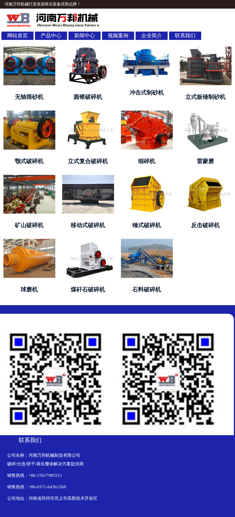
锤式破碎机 (146, 225)
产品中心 (51, 35)
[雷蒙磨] (205, 113)
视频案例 (118, 35)
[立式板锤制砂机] (205, 49)
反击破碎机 (205, 225)
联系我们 (185, 35)
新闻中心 (84, 35)
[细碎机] (147, 113)
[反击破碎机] (205, 177)
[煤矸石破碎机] (88, 241)
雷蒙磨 (205, 161)
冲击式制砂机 (147, 92)
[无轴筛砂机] (29, 49)
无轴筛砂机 (29, 97)
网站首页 (17, 35)
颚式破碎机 (29, 161)
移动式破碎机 (88, 225)
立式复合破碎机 (88, 161)
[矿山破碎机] (29, 177)
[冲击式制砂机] (147, 49)
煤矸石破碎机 (88, 289)
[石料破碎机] (147, 241)
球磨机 (29, 289)
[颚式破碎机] (29, 113)
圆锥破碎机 (88, 97)
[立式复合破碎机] (88, 113)
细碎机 (146, 161)
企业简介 (151, 35)
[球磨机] (29, 241)
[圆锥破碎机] (88, 49)
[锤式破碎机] (147, 177)
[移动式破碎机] (88, 177)
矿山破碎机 (29, 225)
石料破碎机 (146, 289)
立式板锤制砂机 (205, 97)
